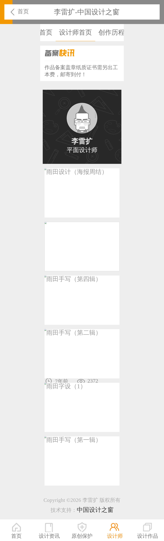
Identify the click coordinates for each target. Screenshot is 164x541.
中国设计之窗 (95, 509)
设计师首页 (75, 32)
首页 (23, 11)
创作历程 (111, 32)
